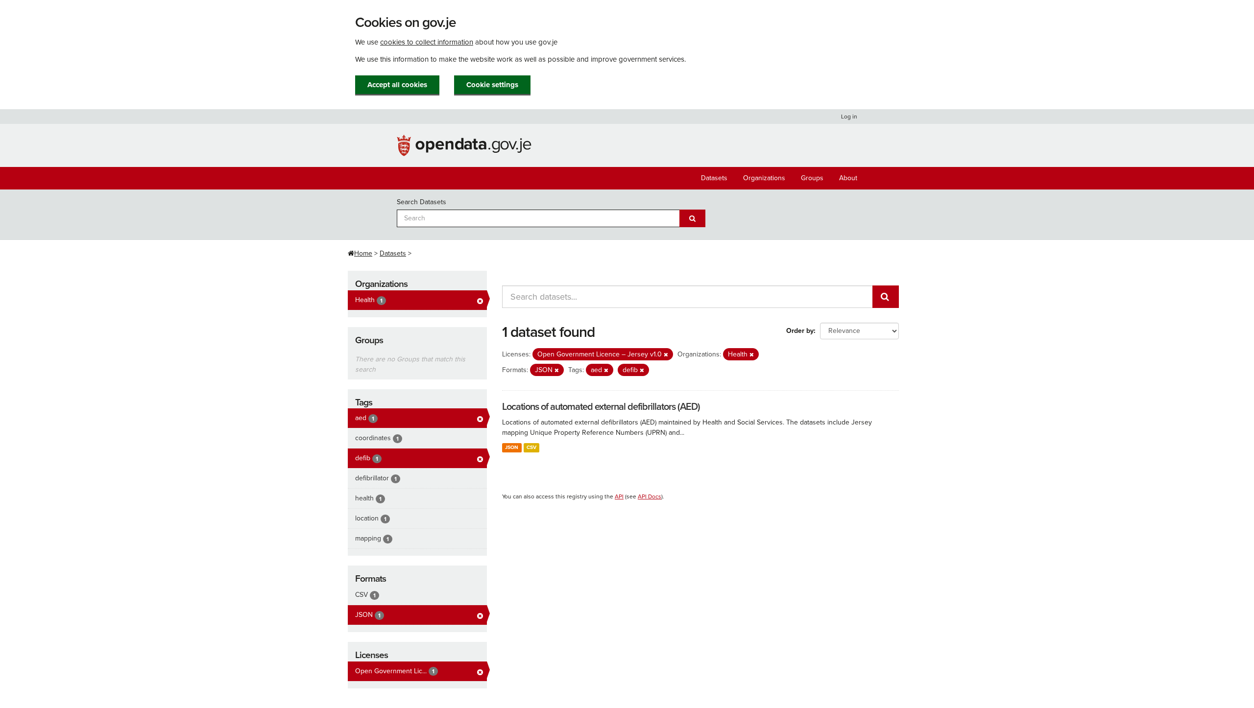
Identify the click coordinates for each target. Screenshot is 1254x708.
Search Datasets (421, 202)
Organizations (764, 178)
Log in (849, 116)
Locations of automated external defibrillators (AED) (601, 407)
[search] (885, 296)
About (848, 178)
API (619, 496)
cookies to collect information (426, 42)
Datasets (714, 178)
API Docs (649, 496)
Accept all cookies (397, 84)
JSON (511, 447)
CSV (531, 447)
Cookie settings (492, 84)
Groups (812, 178)
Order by (800, 331)
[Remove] (666, 355)
